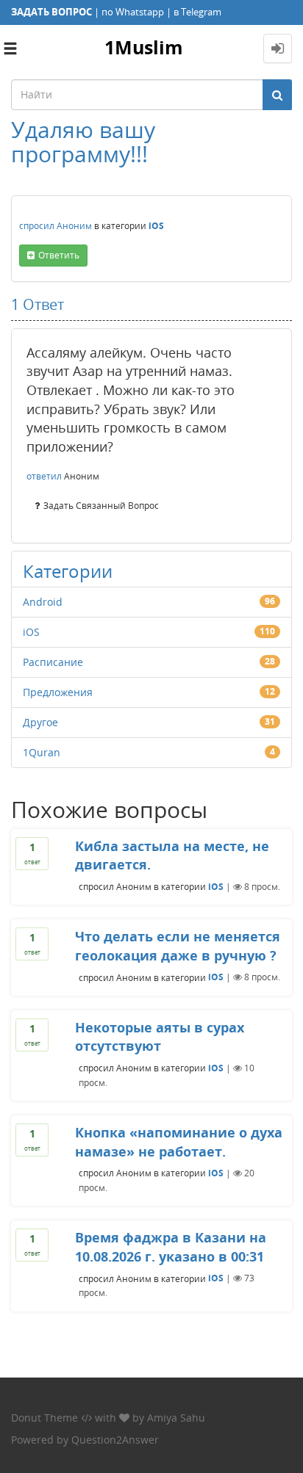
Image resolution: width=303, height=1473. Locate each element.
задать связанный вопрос (101, 505)
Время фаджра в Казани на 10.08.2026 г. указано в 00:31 (170, 1246)
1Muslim (143, 47)
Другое (40, 722)
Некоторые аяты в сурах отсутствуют (159, 1036)
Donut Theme (44, 1418)
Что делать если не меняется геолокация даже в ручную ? (177, 945)
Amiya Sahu (176, 1418)
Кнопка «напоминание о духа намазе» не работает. (178, 1141)
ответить (58, 255)
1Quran (41, 752)
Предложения (58, 692)
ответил (44, 476)
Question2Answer (115, 1440)
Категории (68, 571)
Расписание (53, 662)
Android (43, 602)
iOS (156, 226)
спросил (36, 226)
